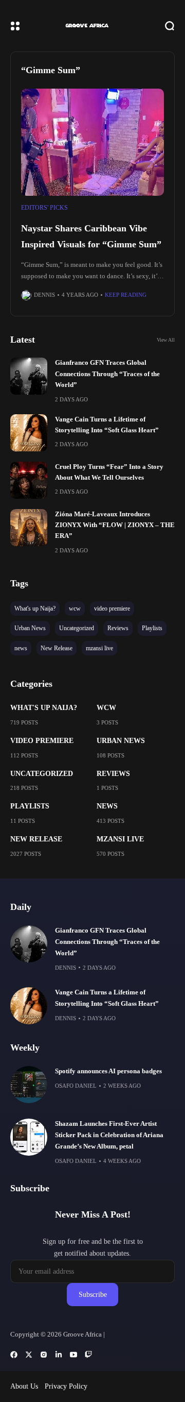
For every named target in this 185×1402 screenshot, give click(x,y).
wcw (106, 708)
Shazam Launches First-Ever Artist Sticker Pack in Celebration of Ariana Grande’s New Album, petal (109, 1135)
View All (166, 340)
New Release (36, 839)
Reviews (113, 774)
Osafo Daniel (76, 1086)
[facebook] (13, 1354)
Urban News (121, 741)
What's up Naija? (43, 708)
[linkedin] (58, 1354)
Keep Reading (125, 295)
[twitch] (88, 1354)
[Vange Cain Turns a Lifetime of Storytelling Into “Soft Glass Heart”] (28, 432)
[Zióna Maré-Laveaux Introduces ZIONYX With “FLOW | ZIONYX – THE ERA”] (28, 527)
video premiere (41, 741)
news (107, 806)
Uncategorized (41, 774)
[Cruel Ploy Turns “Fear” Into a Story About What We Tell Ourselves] (28, 480)
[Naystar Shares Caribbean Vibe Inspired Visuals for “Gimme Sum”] (92, 142)
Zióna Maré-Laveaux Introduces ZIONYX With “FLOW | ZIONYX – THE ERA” (115, 525)
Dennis (44, 295)
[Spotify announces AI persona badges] (28, 1084)
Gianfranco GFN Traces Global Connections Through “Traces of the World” (107, 373)
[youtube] (73, 1354)
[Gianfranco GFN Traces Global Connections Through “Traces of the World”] (28, 376)
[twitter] (28, 1354)
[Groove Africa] (92, 26)
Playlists (29, 806)
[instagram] (43, 1354)
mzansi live (120, 839)
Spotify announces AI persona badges (108, 1071)
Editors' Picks (44, 207)
